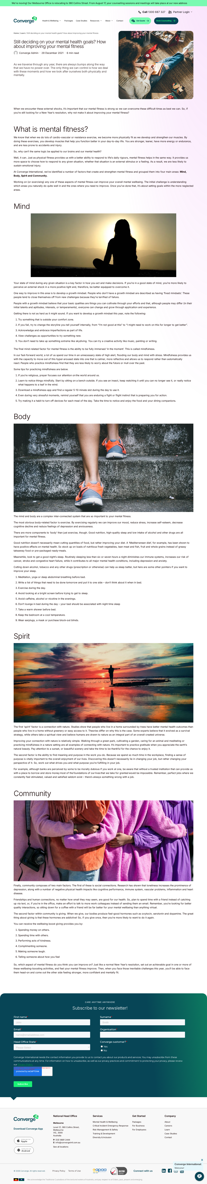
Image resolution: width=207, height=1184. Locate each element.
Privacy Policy (58, 1171)
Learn (22, 33)
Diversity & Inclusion (102, 1137)
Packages (136, 1122)
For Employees (139, 1129)
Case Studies (171, 1133)
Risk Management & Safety (105, 1129)
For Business (138, 1125)
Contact (168, 1137)
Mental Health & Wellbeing (105, 1122)
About (167, 1122)
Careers (168, 1125)
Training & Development (104, 1133)
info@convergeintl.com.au (68, 1142)
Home (16, 33)
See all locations (60, 1147)
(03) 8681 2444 (63, 1140)
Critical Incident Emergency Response (110, 1125)
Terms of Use (74, 1171)
